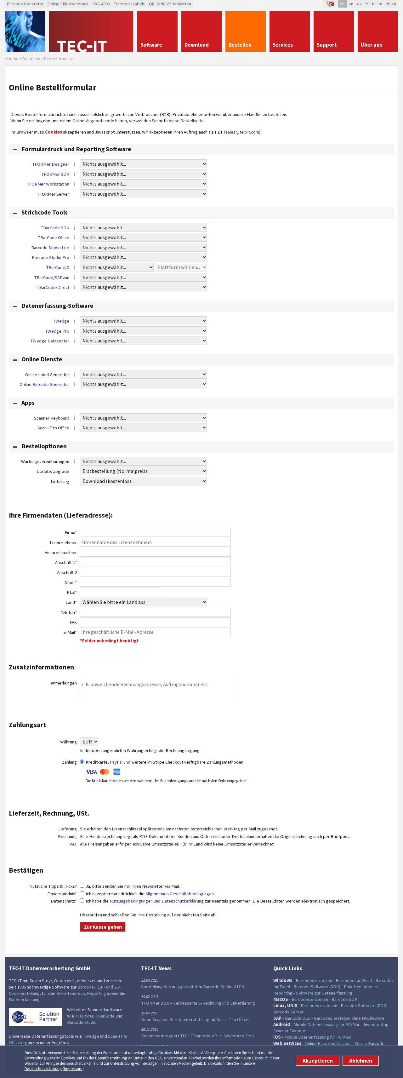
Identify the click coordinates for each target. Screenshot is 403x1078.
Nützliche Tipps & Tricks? (53, 886)
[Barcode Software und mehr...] (25, 31)
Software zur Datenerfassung (324, 993)
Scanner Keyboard (51, 418)
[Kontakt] (331, 4)
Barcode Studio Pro (50, 257)
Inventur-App (376, 1024)
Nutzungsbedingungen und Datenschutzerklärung (157, 901)
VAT (73, 844)
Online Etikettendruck (68, 4)
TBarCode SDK (55, 228)
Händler (254, 114)
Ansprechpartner (61, 552)
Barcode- (86, 987)
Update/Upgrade (53, 471)
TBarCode (105, 1016)
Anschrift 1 (66, 562)
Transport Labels (129, 4)
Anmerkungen (64, 683)
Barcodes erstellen (314, 980)
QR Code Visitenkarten (170, 4)
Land (71, 602)
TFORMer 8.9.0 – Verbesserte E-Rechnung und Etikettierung (198, 1003)
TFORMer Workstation (47, 184)
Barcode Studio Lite (50, 247)
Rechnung (67, 836)
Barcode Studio (82, 1022)
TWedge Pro (57, 331)
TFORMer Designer (50, 164)
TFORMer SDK (55, 174)
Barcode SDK (344, 999)
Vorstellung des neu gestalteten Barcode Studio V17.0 (192, 986)
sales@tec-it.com (242, 132)
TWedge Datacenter (49, 341)
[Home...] (91, 31)
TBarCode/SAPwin (51, 277)
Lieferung (60, 481)
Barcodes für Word (354, 980)
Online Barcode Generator (44, 384)
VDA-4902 (101, 4)
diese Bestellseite (186, 120)
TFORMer (84, 1016)
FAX (73, 622)
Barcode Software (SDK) (316, 986)
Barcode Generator (25, 4)
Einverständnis (62, 894)
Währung (68, 742)
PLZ (72, 592)
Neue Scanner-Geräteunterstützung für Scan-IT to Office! (195, 1019)
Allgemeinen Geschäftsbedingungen (179, 894)
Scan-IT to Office (53, 428)
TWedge (61, 321)
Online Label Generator (47, 374)
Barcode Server (288, 1012)
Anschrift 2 (67, 572)
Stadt (71, 582)
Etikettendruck (70, 993)
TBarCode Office (53, 237)
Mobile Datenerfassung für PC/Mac (326, 1024)
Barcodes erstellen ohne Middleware (349, 1018)
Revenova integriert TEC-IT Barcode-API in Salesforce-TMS (197, 1036)
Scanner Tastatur (289, 1031)
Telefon (68, 612)
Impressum (73, 1068)
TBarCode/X (57, 267)
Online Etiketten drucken (328, 1043)
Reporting (96, 993)
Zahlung (69, 762)
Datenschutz (64, 901)
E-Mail (70, 632)
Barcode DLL (297, 1018)
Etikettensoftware (361, 986)
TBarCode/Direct (53, 287)
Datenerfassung (24, 999)
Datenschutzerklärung (43, 1068)
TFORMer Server (53, 194)
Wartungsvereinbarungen (45, 461)
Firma (71, 532)
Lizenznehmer (63, 542)
